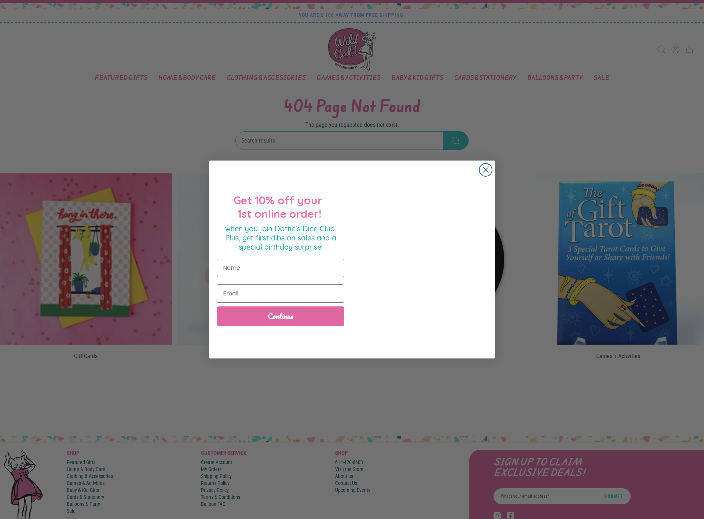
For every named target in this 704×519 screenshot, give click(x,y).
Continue (280, 316)
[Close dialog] (485, 169)
